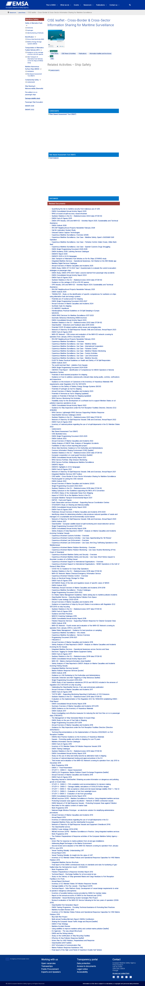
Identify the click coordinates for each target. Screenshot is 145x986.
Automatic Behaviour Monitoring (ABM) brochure (69, 318)
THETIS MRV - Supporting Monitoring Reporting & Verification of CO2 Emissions (80, 694)
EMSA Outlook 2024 (59, 363)
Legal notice (82, 969)
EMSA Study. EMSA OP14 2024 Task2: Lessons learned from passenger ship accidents (83, 273)
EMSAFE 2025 (29, 106)
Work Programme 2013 (60, 869)
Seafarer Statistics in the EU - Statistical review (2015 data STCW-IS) (77, 697)
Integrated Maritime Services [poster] (65, 668)
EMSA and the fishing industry (62, 933)
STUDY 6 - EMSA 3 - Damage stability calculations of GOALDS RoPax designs (80, 787)
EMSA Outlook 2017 (59, 711)
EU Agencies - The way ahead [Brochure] (67, 931)
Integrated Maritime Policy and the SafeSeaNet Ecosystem (73, 822)
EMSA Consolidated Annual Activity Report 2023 (69, 320)
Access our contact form (121, 973)
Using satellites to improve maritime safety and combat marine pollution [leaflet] (80, 929)
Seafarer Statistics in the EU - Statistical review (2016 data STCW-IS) (77, 656)
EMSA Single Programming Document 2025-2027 (69, 301)
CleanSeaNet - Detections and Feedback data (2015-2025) (73, 325)
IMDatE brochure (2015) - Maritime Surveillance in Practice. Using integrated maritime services (85, 798)
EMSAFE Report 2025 (59, 254)
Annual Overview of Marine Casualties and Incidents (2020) (73, 483)
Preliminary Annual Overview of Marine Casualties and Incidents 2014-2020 (79, 512)
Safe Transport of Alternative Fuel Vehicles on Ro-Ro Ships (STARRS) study (79, 259)
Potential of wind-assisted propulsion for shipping (69, 375)
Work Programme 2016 (60, 765)
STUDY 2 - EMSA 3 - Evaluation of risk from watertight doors (74, 791)
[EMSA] (17, 4)
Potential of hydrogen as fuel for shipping (66, 389)
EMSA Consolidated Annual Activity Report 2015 (69, 753)
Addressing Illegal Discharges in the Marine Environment (72, 843)
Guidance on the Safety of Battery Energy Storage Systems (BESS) (76, 386)
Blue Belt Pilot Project (59, 917)
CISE (52, 58)
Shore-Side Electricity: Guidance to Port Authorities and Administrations (77, 448)
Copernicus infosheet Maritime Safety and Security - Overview (74, 554)
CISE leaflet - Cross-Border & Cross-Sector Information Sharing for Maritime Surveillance (84, 476)
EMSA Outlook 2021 (59, 521)
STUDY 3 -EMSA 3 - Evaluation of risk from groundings (72, 794)
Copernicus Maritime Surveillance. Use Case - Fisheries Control (74, 349)
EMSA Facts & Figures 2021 (62, 469)
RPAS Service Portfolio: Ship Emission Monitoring (69, 460)
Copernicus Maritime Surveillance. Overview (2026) (70, 235)
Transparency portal (87, 959)
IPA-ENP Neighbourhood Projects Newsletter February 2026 (73, 228)
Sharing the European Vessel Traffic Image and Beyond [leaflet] (75, 921)
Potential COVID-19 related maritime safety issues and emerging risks (76, 327)
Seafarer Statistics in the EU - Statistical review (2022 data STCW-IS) (77, 322)
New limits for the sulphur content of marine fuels (69, 805)
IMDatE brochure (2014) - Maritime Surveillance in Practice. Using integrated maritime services (85, 832)
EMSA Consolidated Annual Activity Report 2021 (69, 457)
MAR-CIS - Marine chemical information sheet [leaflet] (71, 661)
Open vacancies (48, 963)
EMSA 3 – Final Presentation (62, 768)
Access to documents (86, 966)
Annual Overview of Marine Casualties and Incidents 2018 (72, 642)
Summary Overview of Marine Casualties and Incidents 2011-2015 (75, 706)
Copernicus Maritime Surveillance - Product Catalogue (71, 590)
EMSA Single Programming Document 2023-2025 (69, 436)
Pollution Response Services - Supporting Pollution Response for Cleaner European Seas (84, 621)
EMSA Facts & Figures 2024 (62, 277)
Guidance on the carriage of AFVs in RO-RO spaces (70, 282)
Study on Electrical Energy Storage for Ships (68, 578)
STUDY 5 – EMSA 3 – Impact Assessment (67, 770)
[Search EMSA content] (130, 5)
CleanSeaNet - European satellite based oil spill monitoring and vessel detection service (83, 524)
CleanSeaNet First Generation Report (65, 905)
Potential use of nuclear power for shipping (67, 299)
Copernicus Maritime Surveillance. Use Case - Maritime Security (74, 358)
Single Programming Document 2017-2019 (67, 723)
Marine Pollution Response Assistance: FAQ (67, 948)
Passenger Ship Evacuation (34, 102)
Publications (82, 53)
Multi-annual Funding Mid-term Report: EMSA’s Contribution (73, 919)
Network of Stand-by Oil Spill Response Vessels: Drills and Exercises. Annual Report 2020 (84, 519)
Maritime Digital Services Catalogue (64, 263)
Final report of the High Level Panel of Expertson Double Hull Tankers (77, 950)
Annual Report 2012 (59, 853)
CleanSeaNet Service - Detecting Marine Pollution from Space (74, 597)
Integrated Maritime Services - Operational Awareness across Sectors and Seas (80, 649)
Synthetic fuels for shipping (61, 306)
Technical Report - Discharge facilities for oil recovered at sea (74, 874)
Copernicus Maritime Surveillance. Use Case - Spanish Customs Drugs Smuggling (81, 247)
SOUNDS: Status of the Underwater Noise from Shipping (72, 493)
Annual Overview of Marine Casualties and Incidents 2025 (72, 266)
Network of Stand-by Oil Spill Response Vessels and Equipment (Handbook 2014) (81, 824)
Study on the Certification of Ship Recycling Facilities (71, 936)
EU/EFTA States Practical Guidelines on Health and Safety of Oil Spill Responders (81, 360)
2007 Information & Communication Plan (66, 945)
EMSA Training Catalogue (61, 749)
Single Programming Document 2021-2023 (67, 526)
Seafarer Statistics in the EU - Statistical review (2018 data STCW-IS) (77, 571)
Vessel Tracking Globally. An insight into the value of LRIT (72, 855)
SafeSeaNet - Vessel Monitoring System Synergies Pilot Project (75, 898)
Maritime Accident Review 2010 (63, 910)
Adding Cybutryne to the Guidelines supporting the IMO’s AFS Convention (78, 491)
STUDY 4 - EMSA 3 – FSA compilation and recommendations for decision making (81, 784)
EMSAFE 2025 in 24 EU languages (64, 256)
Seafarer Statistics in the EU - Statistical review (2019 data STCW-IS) (77, 488)
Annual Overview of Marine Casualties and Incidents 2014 (72, 815)
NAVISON (55, 313)
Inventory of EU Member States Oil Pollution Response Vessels (74, 884)
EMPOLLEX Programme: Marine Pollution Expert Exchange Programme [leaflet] (80, 772)
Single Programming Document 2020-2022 (67, 592)
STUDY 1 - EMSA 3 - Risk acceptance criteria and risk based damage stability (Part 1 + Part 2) (85, 789)
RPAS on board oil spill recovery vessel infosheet (69, 214)
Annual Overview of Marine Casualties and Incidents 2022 (72, 441)
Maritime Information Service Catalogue (66, 742)
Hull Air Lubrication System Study (64, 230)
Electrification (29, 37)
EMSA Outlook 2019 (59, 623)
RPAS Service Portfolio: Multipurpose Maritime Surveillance (73, 462)
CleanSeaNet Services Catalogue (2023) (66, 415)
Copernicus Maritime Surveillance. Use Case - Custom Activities (74, 353)
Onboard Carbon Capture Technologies (66, 233)
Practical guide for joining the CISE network (67, 479)
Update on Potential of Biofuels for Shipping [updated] (71, 396)
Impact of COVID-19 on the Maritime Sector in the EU (71, 495)
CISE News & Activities (69, 53)
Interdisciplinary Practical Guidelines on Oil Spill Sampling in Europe (75, 311)
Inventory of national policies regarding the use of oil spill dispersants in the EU (80, 820)
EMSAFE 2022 (29, 109)
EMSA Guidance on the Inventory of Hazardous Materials (72, 708)
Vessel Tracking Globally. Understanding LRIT (68, 850)
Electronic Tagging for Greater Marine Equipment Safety (72, 652)
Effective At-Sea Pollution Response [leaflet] (68, 938)
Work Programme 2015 (60, 808)
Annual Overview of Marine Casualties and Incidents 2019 (72, 602)
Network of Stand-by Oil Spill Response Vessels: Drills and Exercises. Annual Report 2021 (84, 472)
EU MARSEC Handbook (60, 308)
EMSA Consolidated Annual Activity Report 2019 (69, 528)
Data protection (83, 963)
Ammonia (30, 28)
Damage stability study (32, 98)
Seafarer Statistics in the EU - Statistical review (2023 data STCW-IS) (77, 280)
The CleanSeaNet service (61, 827)
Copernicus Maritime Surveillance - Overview (68, 341)
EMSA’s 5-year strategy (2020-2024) (65, 599)
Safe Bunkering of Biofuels (35, 33)
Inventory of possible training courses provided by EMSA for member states (79, 893)
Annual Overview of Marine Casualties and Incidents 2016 (72, 725)
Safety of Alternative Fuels (33, 23)
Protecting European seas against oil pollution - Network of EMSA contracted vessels (82, 801)
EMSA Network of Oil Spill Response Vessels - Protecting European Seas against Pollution (84, 803)
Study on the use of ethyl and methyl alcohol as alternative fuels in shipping (79, 756)
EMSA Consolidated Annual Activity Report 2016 (69, 704)
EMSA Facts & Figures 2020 (62, 510)
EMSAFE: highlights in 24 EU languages (66, 467)
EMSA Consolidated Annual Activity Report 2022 (69, 405)
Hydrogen (30, 30)
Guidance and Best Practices (62, 614)
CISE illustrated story (59, 434)
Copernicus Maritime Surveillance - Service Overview (71, 635)
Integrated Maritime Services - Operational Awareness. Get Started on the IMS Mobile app (84, 261)
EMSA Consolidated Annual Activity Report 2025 (69, 211)
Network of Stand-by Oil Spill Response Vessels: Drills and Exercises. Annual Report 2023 (84, 330)
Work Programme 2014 (60, 834)
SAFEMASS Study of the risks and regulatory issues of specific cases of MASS (80, 583)
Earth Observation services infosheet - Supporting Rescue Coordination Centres (80, 502)
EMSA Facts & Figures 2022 (62, 422)
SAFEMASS (30, 71)
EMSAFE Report (57, 465)
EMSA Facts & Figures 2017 (62, 654)
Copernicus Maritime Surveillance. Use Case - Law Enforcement (75, 356)
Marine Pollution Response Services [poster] (68, 671)
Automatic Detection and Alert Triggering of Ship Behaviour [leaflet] (76, 678)
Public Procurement (50, 969)
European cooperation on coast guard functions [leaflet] (72, 455)
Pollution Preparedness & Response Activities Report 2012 (72, 872)
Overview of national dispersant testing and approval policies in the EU (77, 758)
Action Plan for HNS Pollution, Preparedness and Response (73, 940)
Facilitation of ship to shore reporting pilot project (69, 446)
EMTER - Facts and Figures (62, 500)
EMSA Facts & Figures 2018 (62, 611)
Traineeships (47, 966)
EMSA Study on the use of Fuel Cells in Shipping (69, 720)
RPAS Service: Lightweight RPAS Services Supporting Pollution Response (78, 412)
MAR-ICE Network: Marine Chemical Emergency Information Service (76, 573)
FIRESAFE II (56, 640)
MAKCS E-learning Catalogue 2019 (64, 616)
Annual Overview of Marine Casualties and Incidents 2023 (72, 391)
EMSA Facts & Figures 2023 (62, 332)
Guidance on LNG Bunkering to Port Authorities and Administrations (76, 675)
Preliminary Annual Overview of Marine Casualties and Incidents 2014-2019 (78, 588)
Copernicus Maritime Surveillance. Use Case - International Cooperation (77, 346)
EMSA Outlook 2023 (59, 438)
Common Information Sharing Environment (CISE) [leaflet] (73, 450)
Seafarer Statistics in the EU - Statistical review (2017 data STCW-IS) (77, 609)
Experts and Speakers (51, 972)
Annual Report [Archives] (61, 881)
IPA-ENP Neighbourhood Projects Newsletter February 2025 (73, 289)
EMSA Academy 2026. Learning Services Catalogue (70, 251)
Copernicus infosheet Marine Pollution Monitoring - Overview (73, 547)
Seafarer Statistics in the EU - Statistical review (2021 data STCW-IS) (77, 417)
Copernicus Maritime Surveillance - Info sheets (68, 633)
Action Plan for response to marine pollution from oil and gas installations (78, 841)
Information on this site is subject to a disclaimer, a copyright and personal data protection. (111, 983)
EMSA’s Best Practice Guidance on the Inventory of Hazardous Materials (78, 737)
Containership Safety (32, 80)
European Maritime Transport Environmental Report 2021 (72, 498)
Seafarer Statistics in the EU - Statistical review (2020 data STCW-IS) (77, 453)
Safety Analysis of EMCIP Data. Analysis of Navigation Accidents (75, 443)
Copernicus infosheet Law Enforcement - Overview (70, 540)
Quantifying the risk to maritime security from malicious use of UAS (76, 209)
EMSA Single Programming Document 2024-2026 (69, 367)
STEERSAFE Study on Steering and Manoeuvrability (70, 505)
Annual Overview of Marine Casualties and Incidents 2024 (72, 304)
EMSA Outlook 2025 (59, 292)
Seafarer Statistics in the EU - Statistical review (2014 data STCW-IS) (77, 751)
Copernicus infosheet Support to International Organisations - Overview (77, 562)
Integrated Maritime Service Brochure (65, 862)
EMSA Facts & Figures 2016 (62, 692)
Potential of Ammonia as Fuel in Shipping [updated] (70, 393)
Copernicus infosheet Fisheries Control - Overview (70, 576)
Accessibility (82, 972)
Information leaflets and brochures (100, 53)
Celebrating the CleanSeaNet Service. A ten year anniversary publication (78, 687)
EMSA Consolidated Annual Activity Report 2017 (69, 659)
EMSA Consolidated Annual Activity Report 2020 (69, 507)
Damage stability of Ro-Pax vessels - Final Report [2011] (72, 886)
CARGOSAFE (31, 82)
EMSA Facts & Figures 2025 (62, 218)
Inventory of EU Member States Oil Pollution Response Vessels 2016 (76, 746)
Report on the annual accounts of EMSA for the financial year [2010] (77, 895)
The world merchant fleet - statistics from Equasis (69, 365)
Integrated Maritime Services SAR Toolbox (67, 474)
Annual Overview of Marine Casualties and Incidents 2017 (72, 689)
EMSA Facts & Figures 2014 (62, 777)
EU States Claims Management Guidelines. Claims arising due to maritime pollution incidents (84, 595)
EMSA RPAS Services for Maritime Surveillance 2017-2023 (73, 315)
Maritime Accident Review (61, 926)
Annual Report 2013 (59, 817)
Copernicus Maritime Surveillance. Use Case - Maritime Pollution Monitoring (79, 351)
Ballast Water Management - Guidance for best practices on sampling (77, 630)
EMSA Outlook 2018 (59, 673)
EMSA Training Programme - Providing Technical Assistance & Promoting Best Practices (83, 907)
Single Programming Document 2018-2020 (67, 680)
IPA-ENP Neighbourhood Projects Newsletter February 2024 (73, 339)
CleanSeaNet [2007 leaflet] (61, 943)
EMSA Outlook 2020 (59, 585)
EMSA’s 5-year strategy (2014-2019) (65, 829)
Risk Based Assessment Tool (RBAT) (62, 155)
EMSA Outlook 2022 (59, 481)
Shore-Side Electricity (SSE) (35, 39)
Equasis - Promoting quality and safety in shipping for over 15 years (76, 739)
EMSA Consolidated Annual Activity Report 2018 (69, 618)
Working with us (49, 959)
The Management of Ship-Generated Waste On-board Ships (73, 718)
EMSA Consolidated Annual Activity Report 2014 (69, 796)
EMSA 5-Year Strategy (60, 924)
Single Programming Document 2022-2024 (67, 486)
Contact (117, 959)
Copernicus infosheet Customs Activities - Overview (70, 536)
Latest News (54, 53)
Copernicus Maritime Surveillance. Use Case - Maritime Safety (74, 344)
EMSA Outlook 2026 (59, 225)
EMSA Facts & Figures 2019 (62, 581)
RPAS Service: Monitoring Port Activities (66, 398)
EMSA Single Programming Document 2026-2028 (69, 249)
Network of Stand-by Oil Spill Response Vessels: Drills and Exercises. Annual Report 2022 (84, 420)
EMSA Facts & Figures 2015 (62, 744)
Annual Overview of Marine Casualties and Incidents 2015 (72, 775)
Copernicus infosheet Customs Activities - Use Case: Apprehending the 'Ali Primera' (81, 538)
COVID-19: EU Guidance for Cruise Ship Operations (70, 569)
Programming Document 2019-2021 (64, 637)
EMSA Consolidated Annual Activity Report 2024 (69, 275)
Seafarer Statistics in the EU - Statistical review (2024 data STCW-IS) (77, 216)
